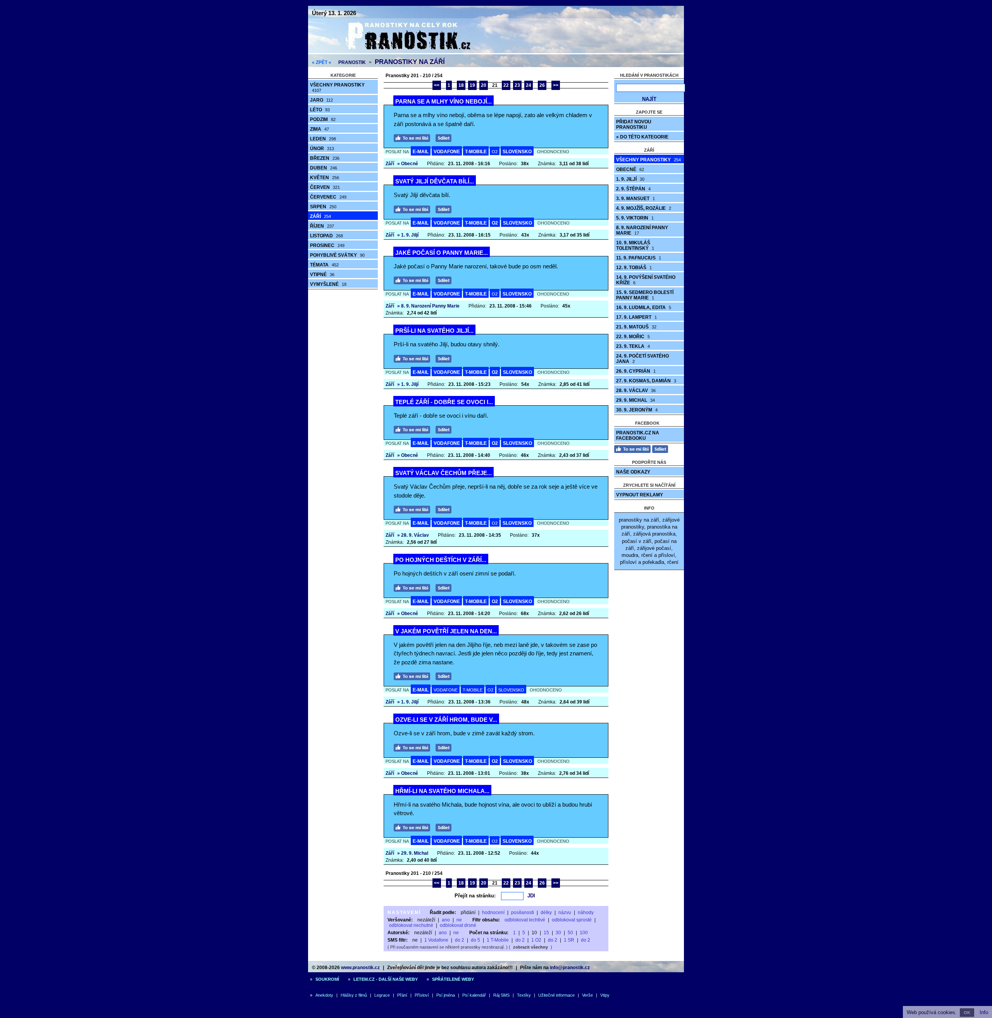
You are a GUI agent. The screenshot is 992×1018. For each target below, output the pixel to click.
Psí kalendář (474, 995)
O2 (495, 151)
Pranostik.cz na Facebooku (637, 435)
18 (461, 85)
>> (555, 85)
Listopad (326, 236)
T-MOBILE (476, 151)
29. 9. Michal (635, 400)
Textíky (524, 995)
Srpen (323, 206)
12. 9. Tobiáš (634, 267)
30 (558, 932)
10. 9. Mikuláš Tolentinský (635, 245)
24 (528, 85)
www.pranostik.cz (360, 967)
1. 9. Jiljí (630, 179)
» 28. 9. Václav (413, 535)
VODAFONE (447, 151)
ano (446, 920)
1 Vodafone (436, 940)
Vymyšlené (328, 284)
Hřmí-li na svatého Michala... (442, 791)
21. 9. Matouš (636, 327)
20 (483, 85)
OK (967, 1012)
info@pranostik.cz (570, 967)
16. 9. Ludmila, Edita (643, 307)
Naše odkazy (633, 472)
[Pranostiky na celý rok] (399, 51)
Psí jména (445, 995)
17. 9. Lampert (636, 317)
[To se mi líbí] (414, 137)
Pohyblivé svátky (337, 255)
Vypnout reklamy (639, 495)
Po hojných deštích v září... (440, 560)
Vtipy (605, 995)
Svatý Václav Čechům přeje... (443, 473)
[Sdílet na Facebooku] (445, 137)
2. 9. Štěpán (633, 189)
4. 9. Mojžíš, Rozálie (643, 208)
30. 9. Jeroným (637, 410)
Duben (323, 168)
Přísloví (422, 995)
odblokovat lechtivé (525, 920)
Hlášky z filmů (354, 995)
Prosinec (327, 245)
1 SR (569, 940)
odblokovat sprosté (572, 920)
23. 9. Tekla (633, 346)
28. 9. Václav (636, 390)
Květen (324, 177)
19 (472, 85)
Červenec (328, 197)
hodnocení (493, 912)
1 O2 (536, 940)
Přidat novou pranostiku (633, 124)
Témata (324, 265)
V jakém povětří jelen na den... (446, 631)
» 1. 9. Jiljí (407, 235)
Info (984, 1012)
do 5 (475, 940)
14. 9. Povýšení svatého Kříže (645, 280)
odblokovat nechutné (411, 925)
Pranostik (352, 62)
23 (517, 85)
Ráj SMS (501, 995)
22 (506, 85)
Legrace (382, 995)
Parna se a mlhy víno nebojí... (443, 101)
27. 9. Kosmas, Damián (646, 381)
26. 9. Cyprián (636, 371)
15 (546, 932)
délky (546, 912)
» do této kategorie (642, 137)
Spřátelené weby (453, 979)
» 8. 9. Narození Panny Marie (428, 306)
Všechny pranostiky (337, 87)
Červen (325, 187)
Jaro (321, 100)
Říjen (322, 226)
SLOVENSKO (517, 151)
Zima (319, 129)
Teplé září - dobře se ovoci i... (444, 402)
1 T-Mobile (498, 940)
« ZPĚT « (321, 62)
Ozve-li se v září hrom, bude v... (446, 719)
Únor (322, 148)
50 (570, 932)
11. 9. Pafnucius (638, 258)
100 (584, 932)
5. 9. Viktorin (635, 218)
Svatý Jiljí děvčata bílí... (434, 181)
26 (542, 85)
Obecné (630, 169)
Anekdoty (324, 995)
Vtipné (322, 274)
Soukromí (327, 979)
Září (320, 216)
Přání (402, 995)
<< (436, 85)
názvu (564, 912)
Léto (320, 109)
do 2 (459, 940)
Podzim (323, 119)
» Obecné (407, 163)
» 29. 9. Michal (412, 853)
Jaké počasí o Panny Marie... (441, 252)
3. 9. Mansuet (635, 198)
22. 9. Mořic (633, 336)
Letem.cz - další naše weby (385, 979)
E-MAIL (421, 151)
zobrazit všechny (530, 947)
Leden (323, 139)
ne (459, 920)
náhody (586, 912)
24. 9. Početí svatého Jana (642, 358)
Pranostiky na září (410, 62)
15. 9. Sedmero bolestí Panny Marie (644, 295)
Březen (324, 158)
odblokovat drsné (458, 925)
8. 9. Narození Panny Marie (642, 230)
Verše (587, 995)
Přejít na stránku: (475, 896)
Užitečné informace (556, 995)
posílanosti (522, 912)
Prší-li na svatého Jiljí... (434, 330)
